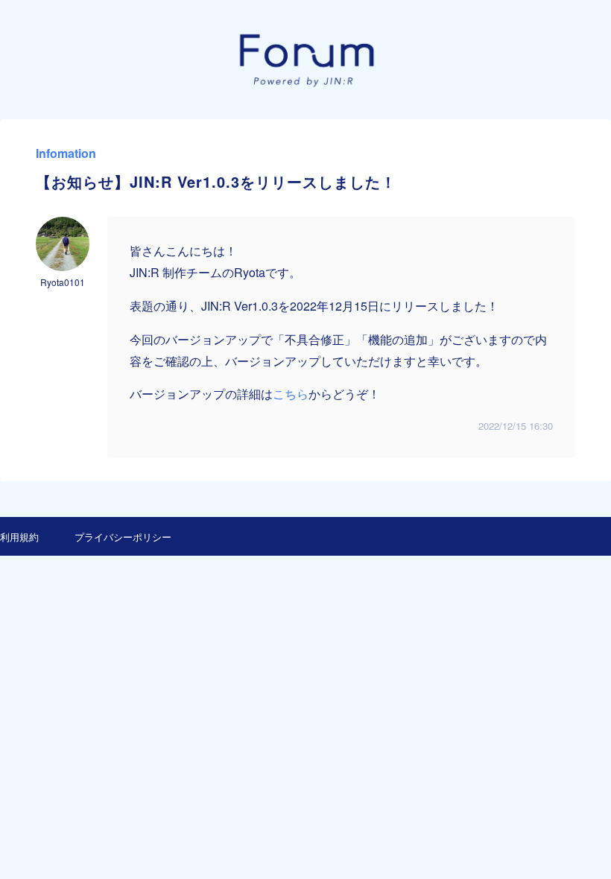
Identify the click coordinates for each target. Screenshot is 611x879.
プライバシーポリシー (123, 537)
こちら (290, 393)
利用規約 (19, 537)
